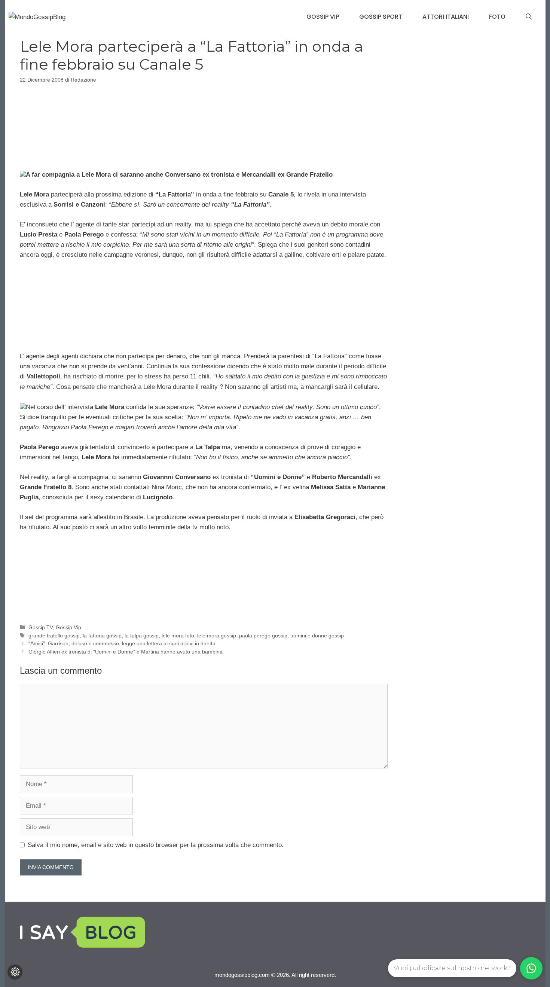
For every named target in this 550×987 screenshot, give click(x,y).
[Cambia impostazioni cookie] (14, 972)
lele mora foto (178, 636)
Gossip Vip (322, 16)
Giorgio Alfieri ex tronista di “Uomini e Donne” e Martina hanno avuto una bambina (125, 652)
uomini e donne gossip (317, 636)
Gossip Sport (380, 16)
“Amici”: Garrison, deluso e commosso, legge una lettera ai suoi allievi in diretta (122, 643)
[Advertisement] (203, 125)
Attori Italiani (445, 16)
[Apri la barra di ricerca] (529, 16)
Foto (497, 16)
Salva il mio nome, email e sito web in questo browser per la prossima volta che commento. (156, 845)
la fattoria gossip (102, 636)
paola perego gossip (263, 636)
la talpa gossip (142, 636)
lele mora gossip (216, 636)
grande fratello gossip (54, 636)
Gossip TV (40, 627)
